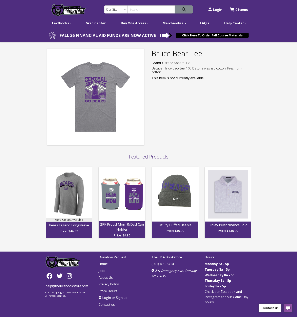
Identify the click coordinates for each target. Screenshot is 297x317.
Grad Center (96, 23)
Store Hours (108, 291)
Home (103, 264)
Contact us (107, 304)
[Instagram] (69, 275)
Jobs (102, 270)
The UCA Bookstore (167, 257)
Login (217, 9)
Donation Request (112, 257)
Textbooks (60, 23)
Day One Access (133, 23)
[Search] (184, 9)
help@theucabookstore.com (66, 286)
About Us (106, 277)
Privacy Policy (109, 284)
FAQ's (204, 23)
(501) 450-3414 (163, 264)
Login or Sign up (114, 297)
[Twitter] (61, 275)
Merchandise (173, 23)
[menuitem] (61, 23)
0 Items (241, 9)
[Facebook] (50, 275)
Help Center (234, 23)
